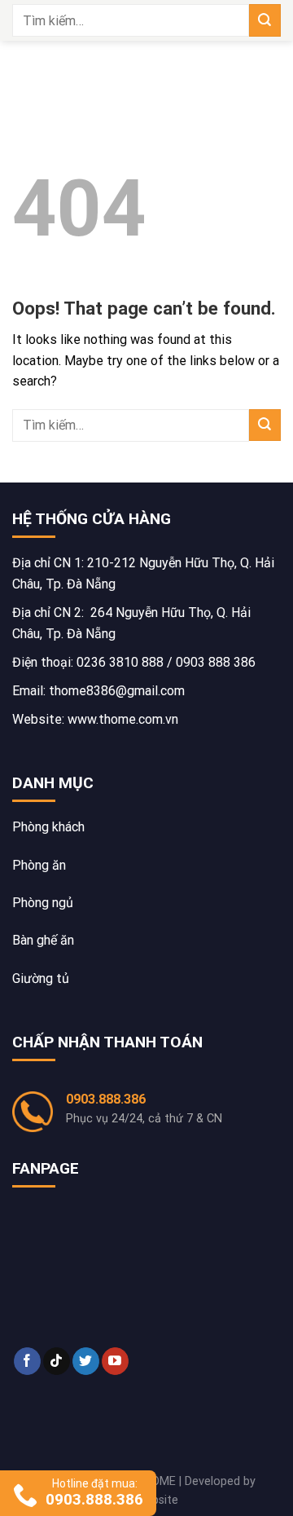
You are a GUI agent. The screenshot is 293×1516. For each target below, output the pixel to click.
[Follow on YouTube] (115, 1361)
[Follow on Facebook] (27, 1361)
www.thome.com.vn (123, 719)
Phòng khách (48, 827)
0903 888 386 (216, 662)
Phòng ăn (39, 865)
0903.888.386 (106, 1099)
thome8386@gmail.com (117, 691)
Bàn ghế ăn (43, 940)
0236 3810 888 (120, 662)
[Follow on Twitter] (85, 1361)
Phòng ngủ (42, 902)
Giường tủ (40, 978)
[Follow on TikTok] (56, 1361)
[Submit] (265, 20)
